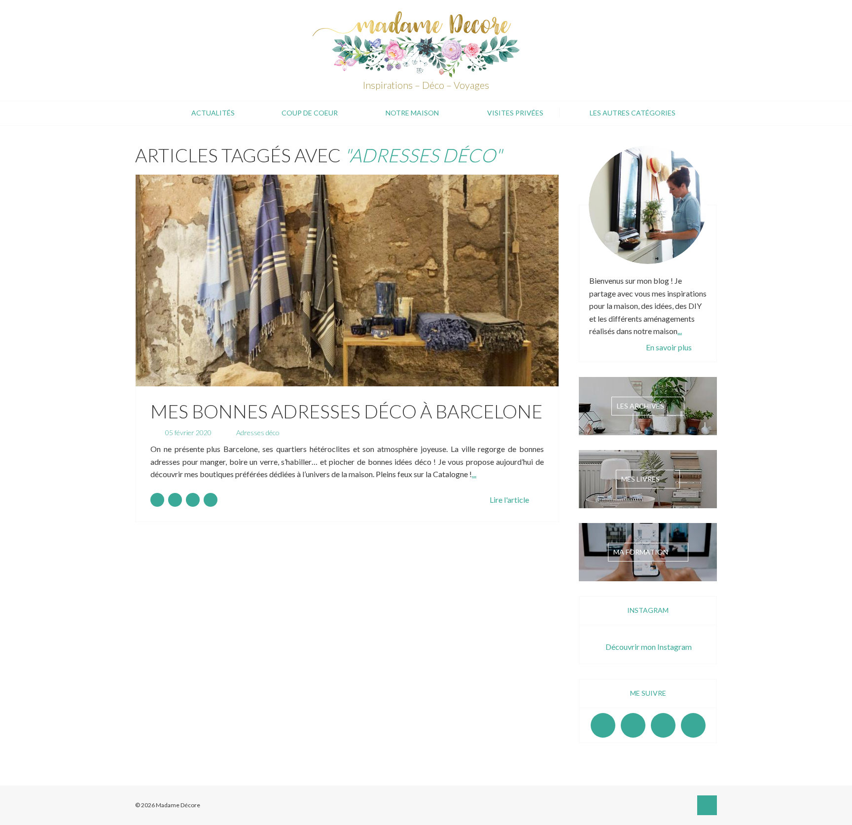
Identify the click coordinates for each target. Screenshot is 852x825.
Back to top (707, 805)
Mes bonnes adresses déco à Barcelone (346, 411)
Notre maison (412, 113)
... (474, 474)
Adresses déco (258, 432)
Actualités (213, 113)
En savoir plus (669, 347)
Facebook (603, 725)
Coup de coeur (310, 113)
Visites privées (515, 113)
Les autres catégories (632, 113)
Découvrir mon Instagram (648, 646)
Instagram (633, 725)
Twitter (693, 725)
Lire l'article (509, 499)
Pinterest (663, 725)
